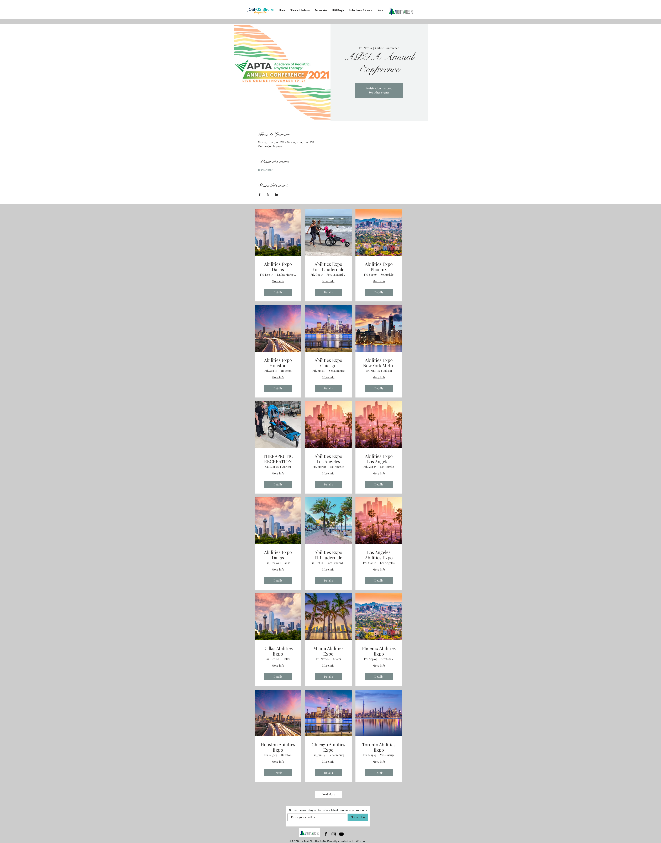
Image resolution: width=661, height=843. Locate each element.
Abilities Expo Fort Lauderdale (328, 266)
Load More (328, 794)
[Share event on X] (268, 194)
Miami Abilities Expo (328, 651)
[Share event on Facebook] (259, 194)
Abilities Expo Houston (278, 362)
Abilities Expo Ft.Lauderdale (328, 554)
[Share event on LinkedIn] (276, 194)
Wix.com (362, 841)
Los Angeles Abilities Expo (379, 554)
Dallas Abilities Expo (278, 651)
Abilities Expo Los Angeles (328, 458)
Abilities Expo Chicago (328, 362)
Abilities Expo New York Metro (379, 362)
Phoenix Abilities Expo (379, 651)
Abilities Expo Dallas (278, 266)
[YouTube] (341, 834)
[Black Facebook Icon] (326, 834)
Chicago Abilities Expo (328, 747)
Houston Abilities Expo (278, 747)
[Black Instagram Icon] (333, 834)
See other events (379, 92)
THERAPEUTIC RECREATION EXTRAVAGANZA (278, 458)
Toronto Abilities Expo (379, 747)
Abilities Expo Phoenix (379, 266)
